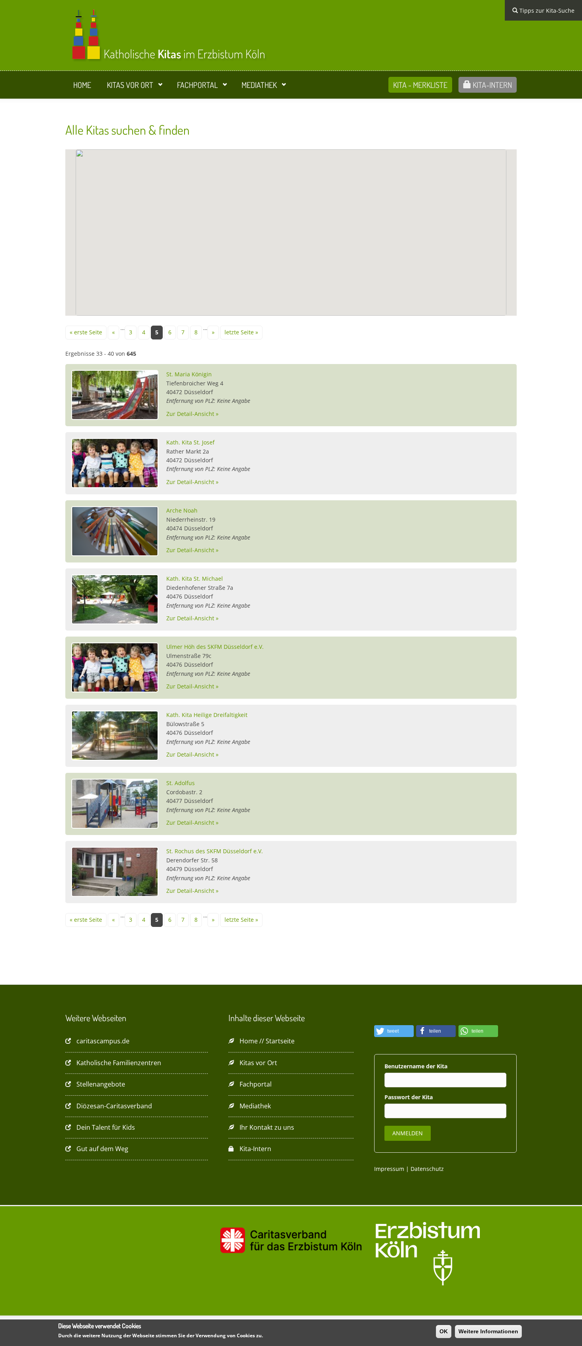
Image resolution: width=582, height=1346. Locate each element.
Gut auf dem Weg (102, 1148)
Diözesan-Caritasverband (114, 1106)
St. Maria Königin (189, 374)
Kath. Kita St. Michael (194, 578)
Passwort (397, 1097)
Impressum (389, 1169)
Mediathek (259, 85)
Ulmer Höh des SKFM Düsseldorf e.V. (215, 646)
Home (82, 85)
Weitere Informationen (488, 1331)
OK (443, 1331)
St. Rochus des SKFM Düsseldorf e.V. (214, 851)
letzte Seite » (241, 332)
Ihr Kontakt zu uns (267, 1127)
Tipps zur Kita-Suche (546, 10)
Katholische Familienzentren (118, 1062)
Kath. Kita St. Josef (190, 442)
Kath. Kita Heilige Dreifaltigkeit (206, 715)
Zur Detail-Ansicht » (192, 414)
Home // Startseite (267, 1041)
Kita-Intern (491, 85)
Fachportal (197, 85)
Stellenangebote (100, 1084)
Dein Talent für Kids (105, 1127)
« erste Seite (86, 332)
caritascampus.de (102, 1041)
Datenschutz (427, 1169)
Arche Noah (182, 510)
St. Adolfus (180, 783)
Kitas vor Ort (130, 85)
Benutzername (405, 1066)
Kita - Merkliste (420, 85)
